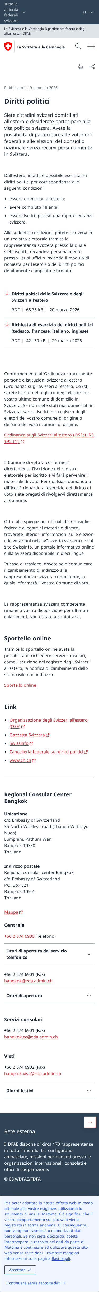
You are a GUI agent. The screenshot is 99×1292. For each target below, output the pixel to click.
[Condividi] (92, 66)
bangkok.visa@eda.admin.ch (32, 1073)
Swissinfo (19, 743)
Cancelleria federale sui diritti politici (46, 752)
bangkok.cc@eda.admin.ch (31, 1037)
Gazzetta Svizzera (27, 735)
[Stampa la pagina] (80, 66)
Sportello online (20, 685)
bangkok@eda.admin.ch (28, 981)
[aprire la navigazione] (91, 46)
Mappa (11, 912)
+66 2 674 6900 (19, 936)
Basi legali (61, 1258)
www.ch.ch (20, 760)
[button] (90, 1122)
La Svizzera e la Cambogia (41, 46)
